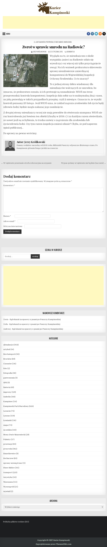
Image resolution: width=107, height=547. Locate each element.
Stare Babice (58, 42)
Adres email (9, 221)
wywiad (6, 491)
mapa (5, 425)
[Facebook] (88, 33)
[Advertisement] (53, 22)
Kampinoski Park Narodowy (16, 406)
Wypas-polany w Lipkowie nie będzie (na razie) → (83, 163)
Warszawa (68, 42)
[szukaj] (104, 33)
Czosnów (7, 364)
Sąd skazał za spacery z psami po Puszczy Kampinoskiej (35, 319)
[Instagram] (92, 33)
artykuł (6, 349)
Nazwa (7, 216)
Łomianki (7, 420)
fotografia (7, 373)
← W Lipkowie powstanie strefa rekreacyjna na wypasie (26, 163)
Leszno (6, 416)
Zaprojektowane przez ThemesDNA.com (53, 544)
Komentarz (9, 185)
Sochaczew (8, 458)
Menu (8, 33)
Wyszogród (8, 487)
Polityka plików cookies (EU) (16, 522)
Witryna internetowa (12, 226)
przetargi (7, 444)
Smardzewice (9, 453)
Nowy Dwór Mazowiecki (14, 435)
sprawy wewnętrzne (12, 463)
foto (5, 368)
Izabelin (7, 397)
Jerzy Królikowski (39, 51)
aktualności (41, 42)
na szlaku (7, 430)
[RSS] (100, 33)
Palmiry (6, 439)
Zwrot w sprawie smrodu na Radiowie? (53, 46)
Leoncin (6, 411)
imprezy (7, 392)
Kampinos (7, 401)
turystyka (7, 477)
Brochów (7, 359)
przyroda (49, 42)
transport (7, 472)
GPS (5, 383)
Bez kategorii (9, 354)
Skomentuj (71, 51)
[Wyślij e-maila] (96, 33)
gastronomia (9, 378)
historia (6, 387)
